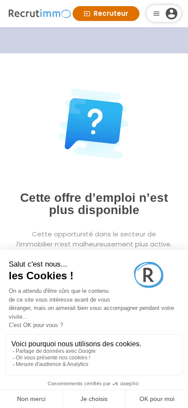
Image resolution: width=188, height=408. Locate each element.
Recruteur (111, 13)
